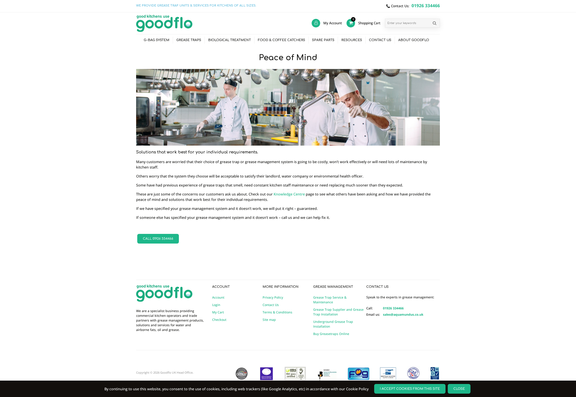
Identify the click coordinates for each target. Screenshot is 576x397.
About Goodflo (413, 40)
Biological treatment (229, 40)
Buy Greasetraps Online (331, 334)
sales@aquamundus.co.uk (403, 314)
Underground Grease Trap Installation (333, 323)
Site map (269, 319)
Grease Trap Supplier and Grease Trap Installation (338, 311)
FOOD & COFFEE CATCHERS (281, 40)
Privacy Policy (273, 297)
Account (218, 297)
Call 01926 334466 (158, 238)
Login (216, 305)
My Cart (218, 312)
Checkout (219, 319)
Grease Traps (188, 40)
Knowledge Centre (289, 194)
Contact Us (380, 40)
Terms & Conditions (277, 312)
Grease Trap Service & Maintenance (329, 299)
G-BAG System (156, 40)
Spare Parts (323, 40)
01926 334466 (393, 308)
